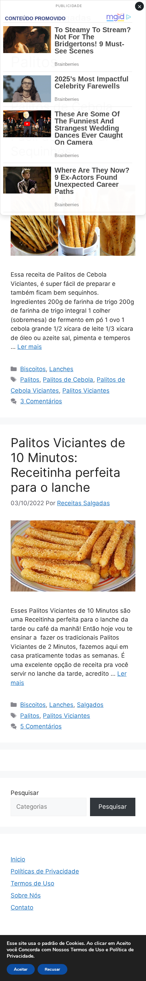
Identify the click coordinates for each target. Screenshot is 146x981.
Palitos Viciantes (86, 390)
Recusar (52, 969)
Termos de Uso (32, 883)
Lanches (61, 369)
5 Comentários (41, 726)
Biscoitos (33, 369)
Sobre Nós (26, 895)
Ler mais (29, 346)
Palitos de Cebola (68, 379)
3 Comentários (41, 401)
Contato (22, 907)
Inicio (18, 859)
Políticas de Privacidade (45, 871)
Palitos (29, 379)
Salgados (90, 704)
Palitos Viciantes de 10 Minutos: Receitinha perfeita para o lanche (68, 465)
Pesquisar (25, 792)
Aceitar (21, 969)
